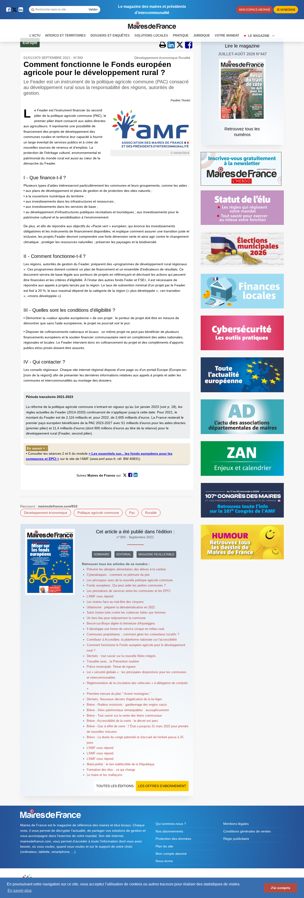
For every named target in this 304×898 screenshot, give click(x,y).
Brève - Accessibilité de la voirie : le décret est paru (122, 721)
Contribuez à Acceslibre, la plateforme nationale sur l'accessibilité (132, 639)
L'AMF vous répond (100, 596)
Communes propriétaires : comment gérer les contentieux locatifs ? (133, 634)
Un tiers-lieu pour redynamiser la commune (116, 618)
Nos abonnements (169, 831)
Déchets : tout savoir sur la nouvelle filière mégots (121, 656)
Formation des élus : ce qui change (111, 769)
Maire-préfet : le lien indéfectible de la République (120, 764)
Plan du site (164, 846)
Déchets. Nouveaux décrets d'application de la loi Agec (124, 699)
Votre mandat (227, 35)
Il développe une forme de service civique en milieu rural (125, 629)
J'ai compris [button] (280, 888)
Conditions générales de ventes (247, 831)
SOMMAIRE (101, 554)
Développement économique (45, 513)
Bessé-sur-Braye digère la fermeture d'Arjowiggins (121, 623)
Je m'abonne (285, 9)
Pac (132, 513)
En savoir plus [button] (20, 891)
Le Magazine (259, 36)
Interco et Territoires (65, 35)
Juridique (201, 35)
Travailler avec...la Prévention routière (113, 661)
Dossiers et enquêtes (110, 35)
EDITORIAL (123, 554)
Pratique (181, 35)
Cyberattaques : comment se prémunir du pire (118, 575)
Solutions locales (151, 35)
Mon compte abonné (171, 853)
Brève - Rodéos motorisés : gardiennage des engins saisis (127, 704)
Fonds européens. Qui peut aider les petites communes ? (126, 585)
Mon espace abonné (254, 9)
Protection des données (173, 839)
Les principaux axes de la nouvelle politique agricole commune (130, 580)
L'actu (34, 35)
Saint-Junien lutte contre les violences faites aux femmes (126, 612)
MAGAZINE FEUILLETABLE (156, 554)
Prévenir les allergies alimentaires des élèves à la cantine (126, 569)
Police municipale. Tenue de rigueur (111, 666)
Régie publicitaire (236, 839)
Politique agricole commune (98, 513)
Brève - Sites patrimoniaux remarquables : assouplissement (128, 710)
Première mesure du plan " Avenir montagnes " (119, 693)
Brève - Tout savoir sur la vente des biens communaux (124, 715)
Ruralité (151, 513)
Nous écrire (164, 861)
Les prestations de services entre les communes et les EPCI (129, 591)
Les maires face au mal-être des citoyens (115, 602)
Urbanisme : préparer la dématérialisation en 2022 (121, 607)
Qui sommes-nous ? (171, 824)
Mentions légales (236, 824)
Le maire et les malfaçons (104, 775)
